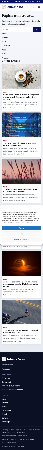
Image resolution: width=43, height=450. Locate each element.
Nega (21, 234)
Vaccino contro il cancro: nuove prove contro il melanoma (20, 144)
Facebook (6, 369)
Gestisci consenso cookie (12, 389)
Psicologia (5, 58)
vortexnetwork (19, 446)
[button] (39, 208)
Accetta (21, 228)
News (4, 34)
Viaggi (4, 50)
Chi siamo (6, 378)
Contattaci (6, 382)
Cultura (4, 54)
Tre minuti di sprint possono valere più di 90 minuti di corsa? (20, 331)
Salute (4, 42)
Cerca (37, 29)
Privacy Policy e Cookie (11, 386)
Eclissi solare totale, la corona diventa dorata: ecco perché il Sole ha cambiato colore (20, 284)
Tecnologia (6, 46)
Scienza (5, 38)
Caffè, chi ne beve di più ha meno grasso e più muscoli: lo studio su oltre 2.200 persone (21, 96)
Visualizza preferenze (21, 239)
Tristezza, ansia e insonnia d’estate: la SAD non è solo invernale (20, 190)
